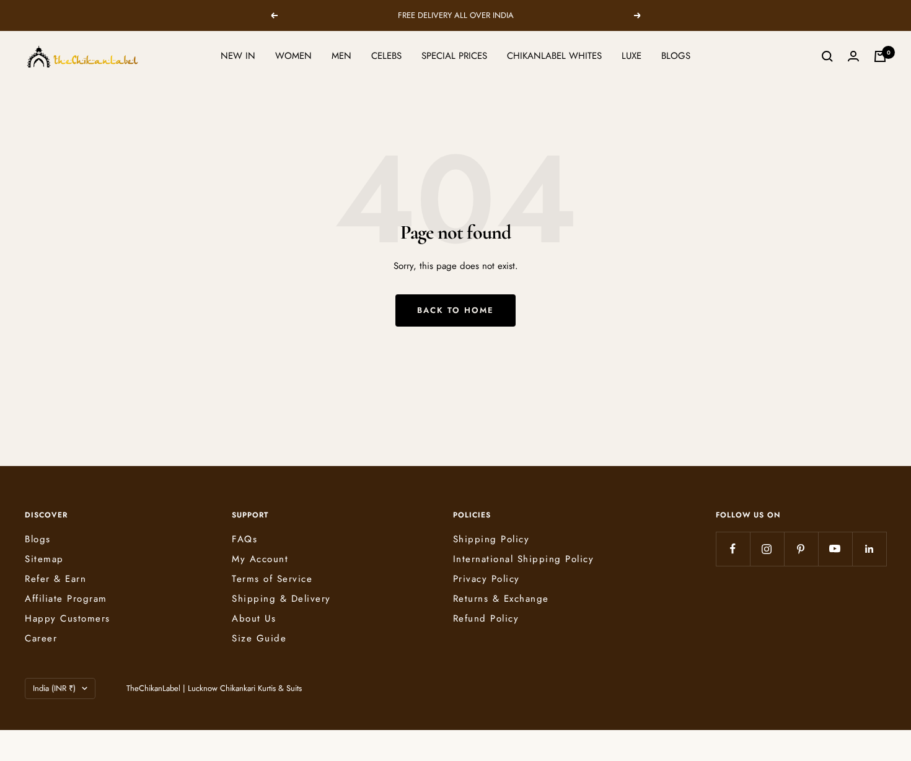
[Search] (827, 56)
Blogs (38, 539)
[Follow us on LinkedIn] (869, 549)
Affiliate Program (66, 598)
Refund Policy (486, 618)
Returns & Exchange (501, 598)
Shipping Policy (491, 539)
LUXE (631, 56)
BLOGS (675, 56)
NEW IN (238, 56)
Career (41, 638)
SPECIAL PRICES (454, 56)
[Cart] (880, 56)
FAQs (244, 539)
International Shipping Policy (523, 559)
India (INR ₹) (54, 688)
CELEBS (386, 56)
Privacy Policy (486, 579)
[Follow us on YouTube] (835, 549)
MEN (341, 56)
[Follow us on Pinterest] (801, 549)
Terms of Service (272, 579)
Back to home (455, 310)
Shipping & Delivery (281, 598)
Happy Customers (67, 618)
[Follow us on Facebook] (733, 549)
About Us (254, 618)
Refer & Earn (55, 579)
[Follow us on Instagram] (767, 549)
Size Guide (259, 638)
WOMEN (293, 56)
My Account (260, 559)
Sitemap (44, 559)
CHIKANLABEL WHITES (554, 56)
